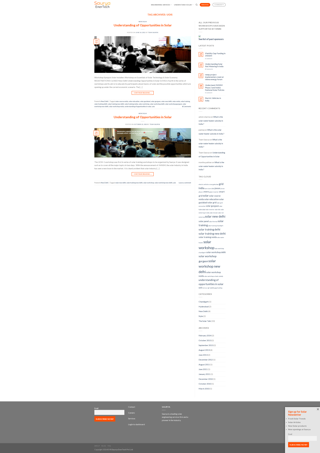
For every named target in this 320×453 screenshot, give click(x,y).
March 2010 (204, 388)
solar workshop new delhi (163, 183)
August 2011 (204, 364)
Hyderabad (203, 306)
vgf (208, 288)
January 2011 (204, 374)
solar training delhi (100, 104)
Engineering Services (160, 5)
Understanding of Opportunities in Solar (143, 25)
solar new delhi (166, 101)
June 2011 (203, 369)
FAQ (109, 446)
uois (153, 106)
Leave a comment (185, 183)
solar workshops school (211, 276)
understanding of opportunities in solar (138, 106)
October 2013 (205, 340)
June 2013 (203, 355)
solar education (134, 101)
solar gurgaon (156, 101)
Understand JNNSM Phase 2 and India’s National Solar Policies (214, 87)
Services (131, 418)
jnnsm (217, 188)
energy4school (213, 184)
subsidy (220, 276)
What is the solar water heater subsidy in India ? (211, 120)
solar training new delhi (116, 104)
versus (205, 288)
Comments (186, 106)
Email (96, 408)
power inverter (214, 192)
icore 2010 (211, 188)
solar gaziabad (145, 101)
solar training (185, 101)
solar (206, 195)
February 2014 (205, 335)
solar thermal (213, 221)
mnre (206, 191)
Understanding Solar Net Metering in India (214, 65)
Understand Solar (183, 5)
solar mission (214, 213)
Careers (131, 413)
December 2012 (206, 359)
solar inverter (210, 209)
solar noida (176, 101)
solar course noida (121, 101)
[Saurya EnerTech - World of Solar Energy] (105, 4)
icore (206, 188)
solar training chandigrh (215, 225)
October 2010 (205, 384)
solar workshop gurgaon (173, 104)
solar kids (217, 209)
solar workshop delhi (157, 104)
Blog (104, 446)
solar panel (204, 221)
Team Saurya (153, 32)
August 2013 (204, 350)
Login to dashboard (136, 424)
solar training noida (131, 104)
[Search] (197, 4)
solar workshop (144, 104)
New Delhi (143, 21)
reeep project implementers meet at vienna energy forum (214, 76)
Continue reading (143, 93)
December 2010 (206, 379)
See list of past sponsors (211, 39)
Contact (131, 407)
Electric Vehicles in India (213, 99)
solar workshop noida (116, 106)
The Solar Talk (205, 321)
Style (201, 316)
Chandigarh (203, 301)
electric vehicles (204, 184)
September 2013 (206, 345)
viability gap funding (216, 288)
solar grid (212, 202)
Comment (208, 58)
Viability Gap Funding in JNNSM (215, 54)
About (97, 446)
